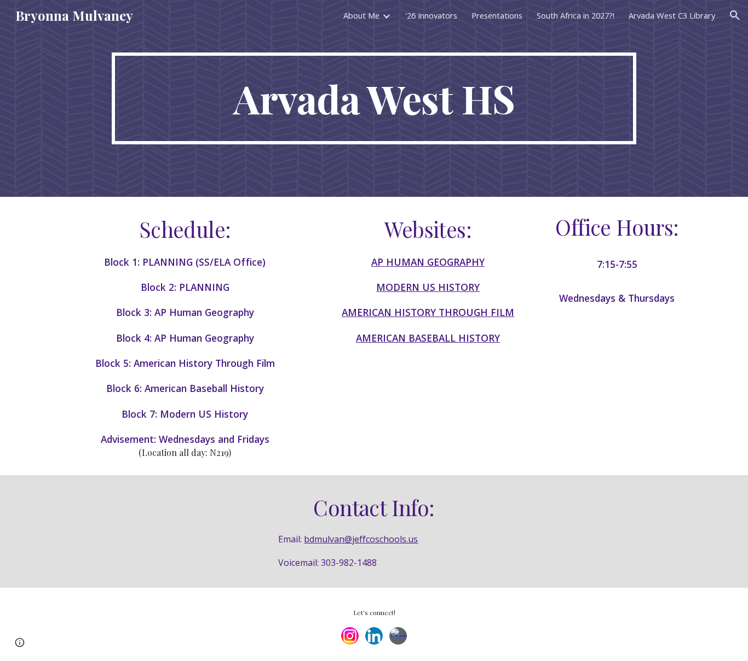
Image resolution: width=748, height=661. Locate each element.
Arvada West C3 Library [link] (672, 15)
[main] (374, 98)
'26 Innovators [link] (431, 15)
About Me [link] (361, 15)
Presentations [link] (496, 15)
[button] (735, 15)
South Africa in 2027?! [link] (575, 15)
